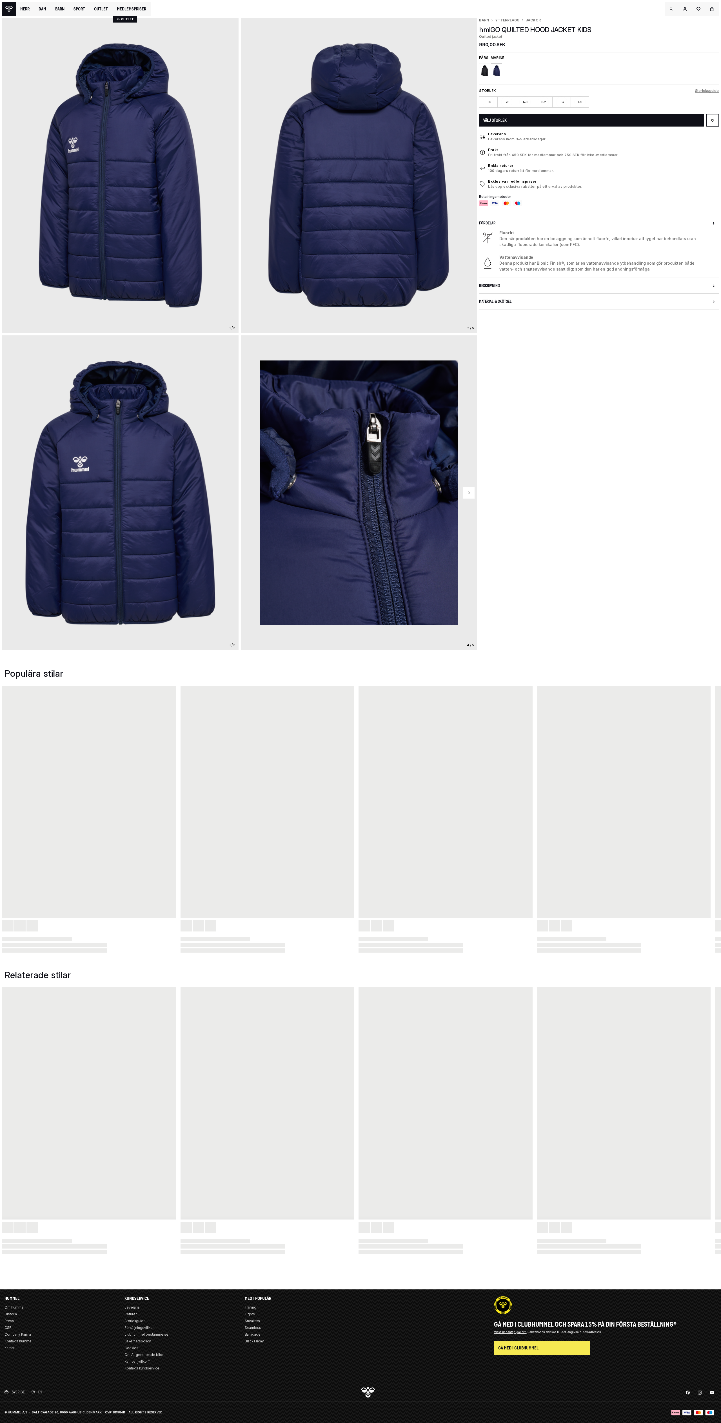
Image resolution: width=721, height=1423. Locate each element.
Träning (250, 1307)
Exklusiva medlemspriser (512, 181)
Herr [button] (25, 9)
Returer (130, 1314)
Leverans (497, 134)
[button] (671, 9)
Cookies (131, 1348)
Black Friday (254, 1341)
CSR (8, 1327)
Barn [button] (59, 9)
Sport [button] (79, 9)
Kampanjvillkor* (137, 1361)
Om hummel (15, 1307)
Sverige (18, 1392)
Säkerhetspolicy (137, 1341)
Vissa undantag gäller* (510, 1332)
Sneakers (252, 1321)
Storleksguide (707, 90)
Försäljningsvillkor (139, 1327)
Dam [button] (42, 9)
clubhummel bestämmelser (147, 1334)
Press (9, 1321)
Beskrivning (489, 286)
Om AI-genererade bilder (145, 1355)
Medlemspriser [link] (131, 8)
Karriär (9, 1348)
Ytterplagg (507, 20)
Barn (484, 20)
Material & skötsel (495, 301)
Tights (250, 1314)
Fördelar (487, 223)
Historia (11, 1314)
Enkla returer (501, 165)
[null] (9, 9)
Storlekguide (135, 1321)
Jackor (533, 20)
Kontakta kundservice (141, 1368)
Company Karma (18, 1334)
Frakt (493, 150)
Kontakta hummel (18, 1341)
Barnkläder (253, 1334)
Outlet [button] (101, 9)
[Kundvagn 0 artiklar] (712, 9)
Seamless (253, 1327)
